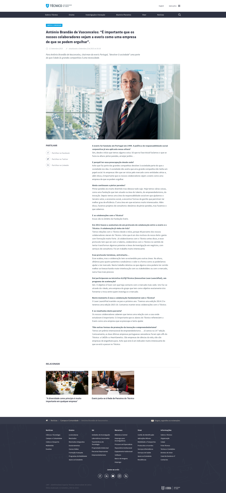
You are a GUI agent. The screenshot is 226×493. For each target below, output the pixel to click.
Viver (144, 15)
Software (118, 455)
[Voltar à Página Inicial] (47, 420)
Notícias (160, 15)
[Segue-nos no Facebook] (100, 476)
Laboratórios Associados (100, 438)
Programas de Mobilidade (78, 456)
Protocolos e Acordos (145, 445)
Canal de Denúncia (167, 456)
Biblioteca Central (121, 435)
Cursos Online (74, 449)
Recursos (118, 430)
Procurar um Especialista (123, 444)
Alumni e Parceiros (123, 15)
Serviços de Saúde (144, 453)
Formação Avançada (76, 453)
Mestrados (73, 438)
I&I (93, 430)
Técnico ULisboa (59, 6)
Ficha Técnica (165, 445)
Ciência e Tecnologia (53, 435)
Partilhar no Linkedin (60, 165)
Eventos (49, 449)
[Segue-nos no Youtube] (113, 476)
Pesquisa (178, 15)
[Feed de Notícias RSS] (126, 476)
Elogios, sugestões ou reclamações (167, 421)
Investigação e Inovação (95, 15)
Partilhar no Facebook (61, 153)
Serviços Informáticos (145, 449)
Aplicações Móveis (144, 438)
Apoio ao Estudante (76, 460)
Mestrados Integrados (77, 442)
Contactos (164, 460)
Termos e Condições (168, 449)
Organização (165, 438)
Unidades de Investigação (101, 435)
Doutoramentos (74, 445)
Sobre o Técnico (51, 15)
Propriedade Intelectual (100, 448)
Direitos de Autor (167, 453)
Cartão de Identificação (146, 435)
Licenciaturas (73, 435)
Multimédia (50, 445)
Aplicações (173, 6)
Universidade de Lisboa (83, 485)
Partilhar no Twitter (60, 159)
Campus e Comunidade (54, 25)
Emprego (118, 462)
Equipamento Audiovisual (123, 451)
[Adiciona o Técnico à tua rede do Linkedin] (106, 476)
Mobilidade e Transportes (147, 442)
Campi (163, 442)
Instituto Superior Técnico (65, 485)
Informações (166, 430)
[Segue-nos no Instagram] (119, 476)
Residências (142, 460)
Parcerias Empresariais (100, 451)
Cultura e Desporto (52, 442)
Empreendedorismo (99, 455)
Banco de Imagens (121, 458)
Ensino (71, 15)
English (161, 6)
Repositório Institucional (123, 448)
